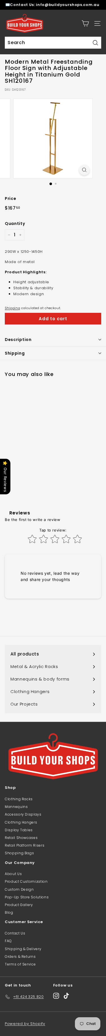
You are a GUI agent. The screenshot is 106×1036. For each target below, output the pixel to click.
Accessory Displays (23, 814)
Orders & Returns (20, 956)
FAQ (8, 940)
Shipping (12, 308)
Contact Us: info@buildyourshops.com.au (54, 4)
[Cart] (85, 23)
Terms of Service (20, 964)
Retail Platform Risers (24, 845)
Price (10, 198)
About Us (13, 873)
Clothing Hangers (21, 822)
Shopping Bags (19, 853)
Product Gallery (19, 904)
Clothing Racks (19, 799)
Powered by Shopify (25, 1023)
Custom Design (19, 889)
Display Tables (19, 830)
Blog (9, 912)
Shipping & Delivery (23, 948)
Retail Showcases (21, 837)
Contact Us (15, 933)
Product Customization (26, 881)
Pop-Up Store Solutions (27, 897)
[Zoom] (84, 170)
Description (18, 339)
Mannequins (16, 806)
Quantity (15, 223)
